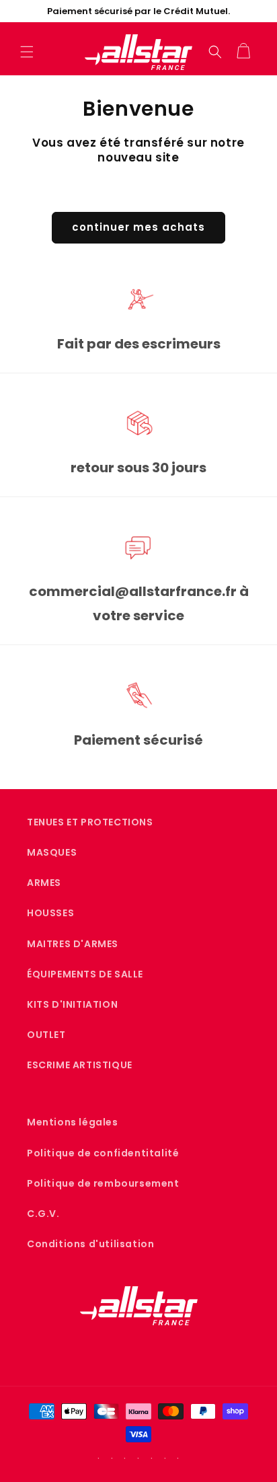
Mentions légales (72, 1122)
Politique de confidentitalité (103, 1153)
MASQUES (52, 852)
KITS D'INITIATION (72, 1004)
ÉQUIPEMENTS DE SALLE (85, 974)
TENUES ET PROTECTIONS (90, 822)
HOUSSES (50, 913)
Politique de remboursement (103, 1183)
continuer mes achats (138, 227)
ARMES (44, 882)
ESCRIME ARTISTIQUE (79, 1065)
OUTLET (46, 1034)
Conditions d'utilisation (90, 1244)
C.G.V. (43, 1213)
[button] (27, 52)
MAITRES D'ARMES (72, 944)
